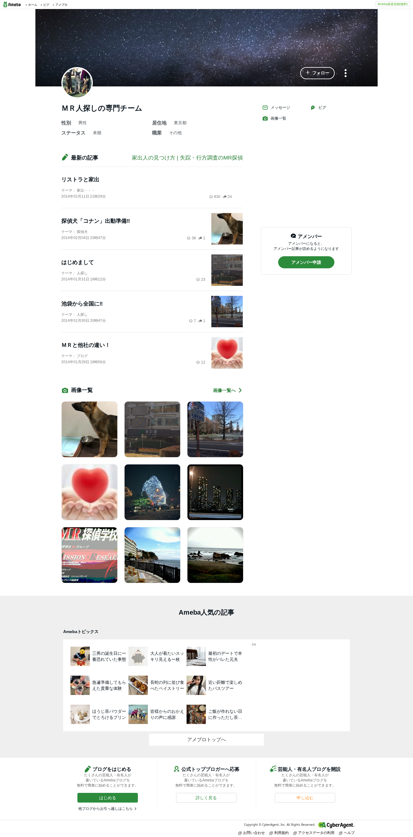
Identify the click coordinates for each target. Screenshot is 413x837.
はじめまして (77, 262)
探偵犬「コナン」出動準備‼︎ (95, 221)
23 (203, 279)
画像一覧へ (224, 390)
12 (203, 362)
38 (194, 238)
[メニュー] (346, 73)
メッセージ (280, 107)
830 (217, 197)
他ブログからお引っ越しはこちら (105, 808)
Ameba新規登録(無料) (393, 4)
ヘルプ (349, 832)
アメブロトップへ (206, 739)
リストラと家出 (80, 179)
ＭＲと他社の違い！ (85, 345)
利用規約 (281, 832)
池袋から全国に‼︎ (82, 304)
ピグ (322, 107)
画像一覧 (278, 118)
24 (230, 197)
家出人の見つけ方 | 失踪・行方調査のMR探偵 (187, 158)
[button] (317, 73)
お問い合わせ (254, 832)
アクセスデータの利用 (316, 832)
